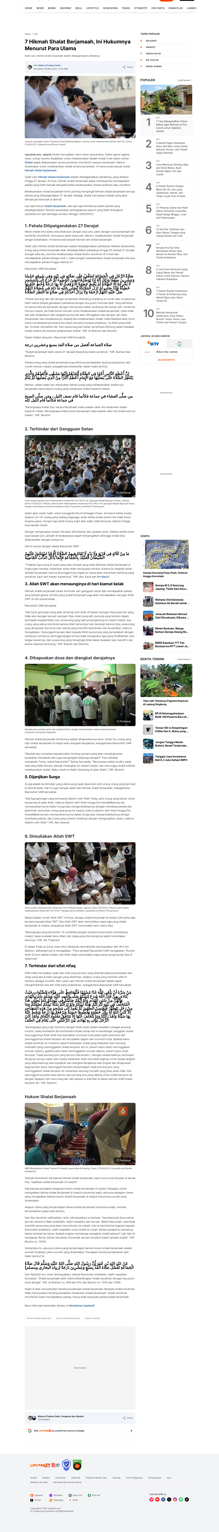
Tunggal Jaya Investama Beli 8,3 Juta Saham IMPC (171, 758)
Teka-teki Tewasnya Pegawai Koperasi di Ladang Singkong (165, 702)
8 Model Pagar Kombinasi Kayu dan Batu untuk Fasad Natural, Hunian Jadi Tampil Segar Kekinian (171, 147)
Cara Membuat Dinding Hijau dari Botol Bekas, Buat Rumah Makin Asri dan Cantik (172, 169)
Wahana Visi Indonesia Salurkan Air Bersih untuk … (172, 601)
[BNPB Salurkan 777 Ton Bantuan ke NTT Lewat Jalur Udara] (148, 644)
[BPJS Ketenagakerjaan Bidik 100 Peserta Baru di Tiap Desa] (148, 715)
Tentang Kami (154, 1477)
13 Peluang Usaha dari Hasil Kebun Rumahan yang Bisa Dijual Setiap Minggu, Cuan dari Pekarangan (172, 212)
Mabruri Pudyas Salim (50, 65)
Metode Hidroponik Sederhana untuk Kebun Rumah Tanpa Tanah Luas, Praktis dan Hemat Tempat (171, 317)
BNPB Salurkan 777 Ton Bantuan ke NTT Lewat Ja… (172, 644)
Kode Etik (75, 1477)
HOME (28, 8)
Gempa (145, 536)
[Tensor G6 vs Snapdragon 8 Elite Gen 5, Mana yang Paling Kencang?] (148, 729)
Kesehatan (110, 8)
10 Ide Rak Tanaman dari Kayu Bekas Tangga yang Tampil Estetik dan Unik (170, 232)
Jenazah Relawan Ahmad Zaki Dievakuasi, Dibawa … (172, 615)
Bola (78, 8)
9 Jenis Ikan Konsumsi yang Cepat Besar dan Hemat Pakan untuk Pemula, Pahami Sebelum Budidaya (172, 274)
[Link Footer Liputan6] (45, 1465)
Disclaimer (60, 1477)
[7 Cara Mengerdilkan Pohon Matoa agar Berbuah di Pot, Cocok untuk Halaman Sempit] (167, 100)
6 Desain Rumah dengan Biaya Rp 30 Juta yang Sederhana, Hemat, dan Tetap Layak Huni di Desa (170, 190)
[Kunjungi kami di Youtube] (157, 1499)
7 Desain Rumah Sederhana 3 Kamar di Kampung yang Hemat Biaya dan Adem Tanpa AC (171, 295)
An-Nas (101, 576)
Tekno (126, 8)
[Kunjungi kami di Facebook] (163, 1499)
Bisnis (52, 8)
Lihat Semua (184, 80)
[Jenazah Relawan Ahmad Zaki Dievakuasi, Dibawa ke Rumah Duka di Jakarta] (148, 616)
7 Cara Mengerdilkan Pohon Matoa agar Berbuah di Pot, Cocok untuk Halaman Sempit (171, 126)
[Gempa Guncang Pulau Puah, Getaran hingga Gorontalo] (166, 554)
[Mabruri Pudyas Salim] (30, 67)
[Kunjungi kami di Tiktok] (187, 1499)
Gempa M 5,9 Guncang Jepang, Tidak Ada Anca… (171, 587)
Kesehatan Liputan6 (82, 1305)
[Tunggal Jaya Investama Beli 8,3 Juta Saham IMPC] (148, 758)
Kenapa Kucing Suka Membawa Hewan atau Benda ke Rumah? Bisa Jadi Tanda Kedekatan (171, 252)
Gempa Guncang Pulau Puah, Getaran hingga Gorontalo (165, 574)
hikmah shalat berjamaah (40, 170)
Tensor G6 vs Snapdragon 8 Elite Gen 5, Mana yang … (172, 729)
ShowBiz (65, 8)
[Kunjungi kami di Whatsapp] (181, 1499)
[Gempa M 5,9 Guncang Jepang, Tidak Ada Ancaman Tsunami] (148, 587)
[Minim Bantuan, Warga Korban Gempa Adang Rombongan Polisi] (148, 630)
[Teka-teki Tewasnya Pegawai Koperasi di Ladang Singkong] (166, 680)
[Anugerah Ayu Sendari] (34, 1418)
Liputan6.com (54, 1508)
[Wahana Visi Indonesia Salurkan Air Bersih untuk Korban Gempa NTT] (148, 601)
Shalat (29, 162)
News (40, 8)
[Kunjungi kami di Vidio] (151, 1499)
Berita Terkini (152, 659)
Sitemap (116, 1477)
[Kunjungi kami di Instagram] (175, 1499)
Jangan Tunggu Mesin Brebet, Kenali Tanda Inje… (171, 743)
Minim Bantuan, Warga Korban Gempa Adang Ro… (172, 630)
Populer (147, 80)
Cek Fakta (157, 8)
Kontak (33, 1477)
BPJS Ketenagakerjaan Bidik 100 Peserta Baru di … (172, 715)
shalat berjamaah (55, 206)
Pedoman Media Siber (96, 1477)
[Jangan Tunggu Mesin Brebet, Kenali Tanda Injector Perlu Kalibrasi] (148, 744)
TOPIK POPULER (150, 33)
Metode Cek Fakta (39, 1482)
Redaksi (46, 1477)
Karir (169, 1477)
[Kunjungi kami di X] (169, 1499)
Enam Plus (176, 8)
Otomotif (140, 8)
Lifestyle (92, 8)
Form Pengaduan (134, 1477)
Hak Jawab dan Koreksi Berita (67, 1482)
